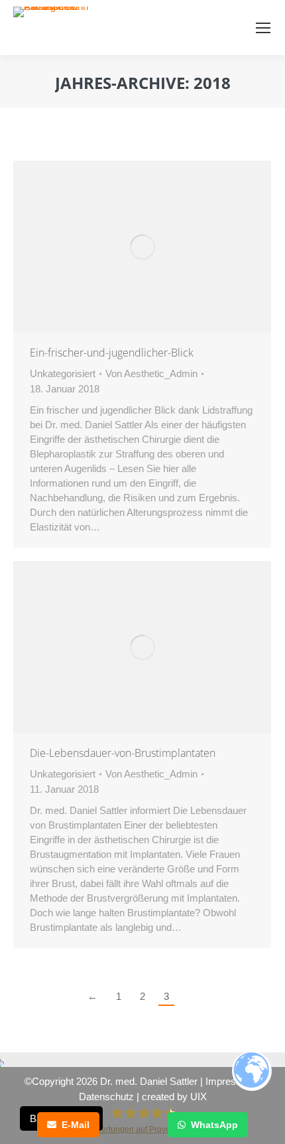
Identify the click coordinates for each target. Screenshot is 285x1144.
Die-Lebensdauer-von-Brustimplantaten (122, 753)
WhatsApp (214, 1124)
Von (151, 373)
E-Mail (75, 1124)
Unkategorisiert (62, 373)
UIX (198, 1096)
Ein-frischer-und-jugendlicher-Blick (112, 352)
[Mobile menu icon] (263, 28)
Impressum (230, 1081)
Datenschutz (106, 1096)
